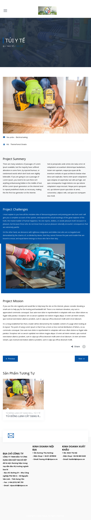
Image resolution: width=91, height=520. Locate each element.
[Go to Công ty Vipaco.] (4, 46)
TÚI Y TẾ (37, 413)
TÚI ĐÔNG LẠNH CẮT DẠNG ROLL (19, 413)
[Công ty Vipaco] (47, 10)
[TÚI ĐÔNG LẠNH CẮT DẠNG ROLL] (20, 403)
